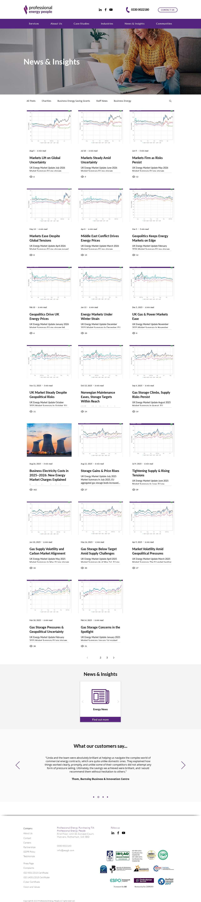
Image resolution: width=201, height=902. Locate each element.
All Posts (31, 101)
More (140, 101)
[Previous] (18, 765)
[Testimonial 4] (103, 796)
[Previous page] (87, 657)
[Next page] (114, 657)
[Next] (183, 765)
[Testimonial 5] (107, 796)
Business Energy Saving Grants (73, 101)
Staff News (102, 101)
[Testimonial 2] (93, 796)
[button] (34, 23)
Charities (46, 101)
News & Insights (52, 61)
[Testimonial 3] (98, 797)
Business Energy (122, 101)
